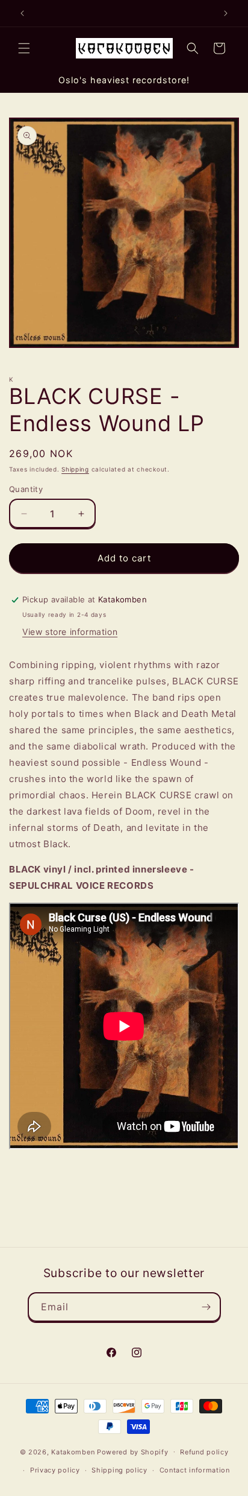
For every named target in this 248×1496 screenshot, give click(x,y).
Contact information (195, 1470)
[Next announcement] (225, 13)
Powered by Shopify (133, 1451)
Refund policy (204, 1452)
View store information (69, 631)
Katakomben (73, 1451)
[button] (24, 48)
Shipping (75, 469)
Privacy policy (55, 1470)
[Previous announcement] (22, 13)
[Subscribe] (206, 1307)
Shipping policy (119, 1470)
